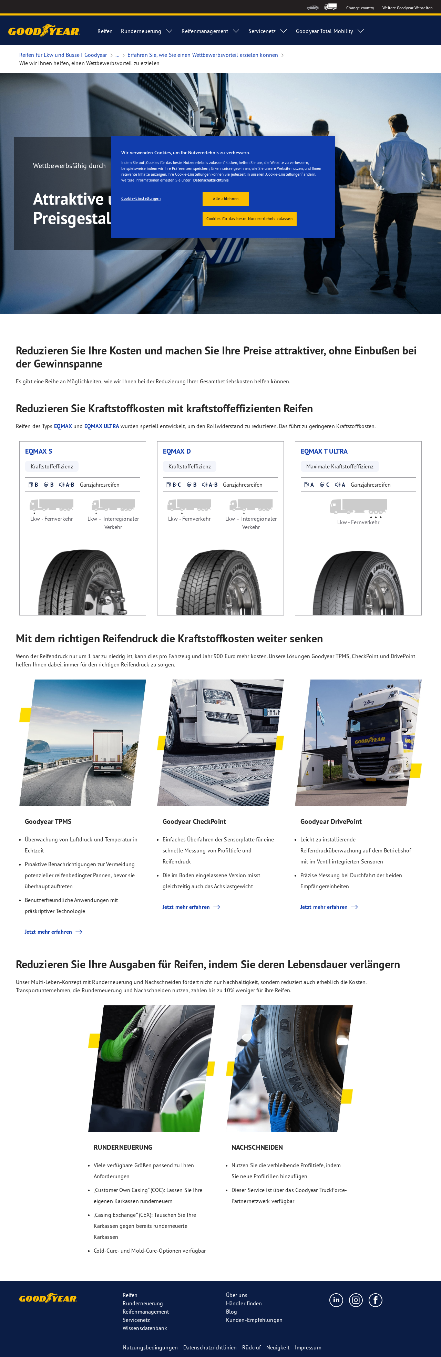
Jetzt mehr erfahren (48, 931)
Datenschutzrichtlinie (211, 180)
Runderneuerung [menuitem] (141, 31)
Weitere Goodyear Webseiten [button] (407, 7)
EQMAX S (38, 451)
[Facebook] (376, 1300)
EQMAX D (177, 451)
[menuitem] (313, 6)
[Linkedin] (336, 1300)
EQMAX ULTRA (101, 426)
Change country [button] (360, 7)
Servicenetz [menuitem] (262, 31)
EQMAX (63, 426)
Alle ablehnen (225, 198)
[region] (223, 187)
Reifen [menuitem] (105, 31)
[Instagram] (356, 1300)
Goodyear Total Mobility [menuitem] (324, 31)
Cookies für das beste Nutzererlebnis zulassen (249, 218)
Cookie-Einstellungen (141, 198)
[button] (33, 484)
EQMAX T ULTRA (324, 451)
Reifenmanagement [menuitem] (205, 31)
